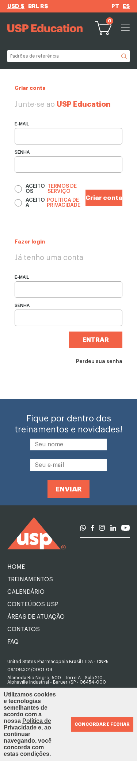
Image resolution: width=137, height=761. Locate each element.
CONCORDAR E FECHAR (102, 724)
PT (115, 6)
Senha (22, 152)
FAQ (13, 642)
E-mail (22, 124)
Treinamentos (30, 579)
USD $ (15, 6)
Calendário (26, 592)
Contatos (23, 629)
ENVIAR (69, 489)
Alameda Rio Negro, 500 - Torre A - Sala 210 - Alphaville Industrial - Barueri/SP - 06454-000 (56, 680)
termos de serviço (62, 189)
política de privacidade (63, 203)
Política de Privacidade (27, 724)
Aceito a (53, 203)
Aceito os (51, 189)
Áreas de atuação (36, 617)
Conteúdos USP (32, 604)
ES (126, 6)
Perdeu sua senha (99, 361)
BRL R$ (38, 6)
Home (16, 567)
